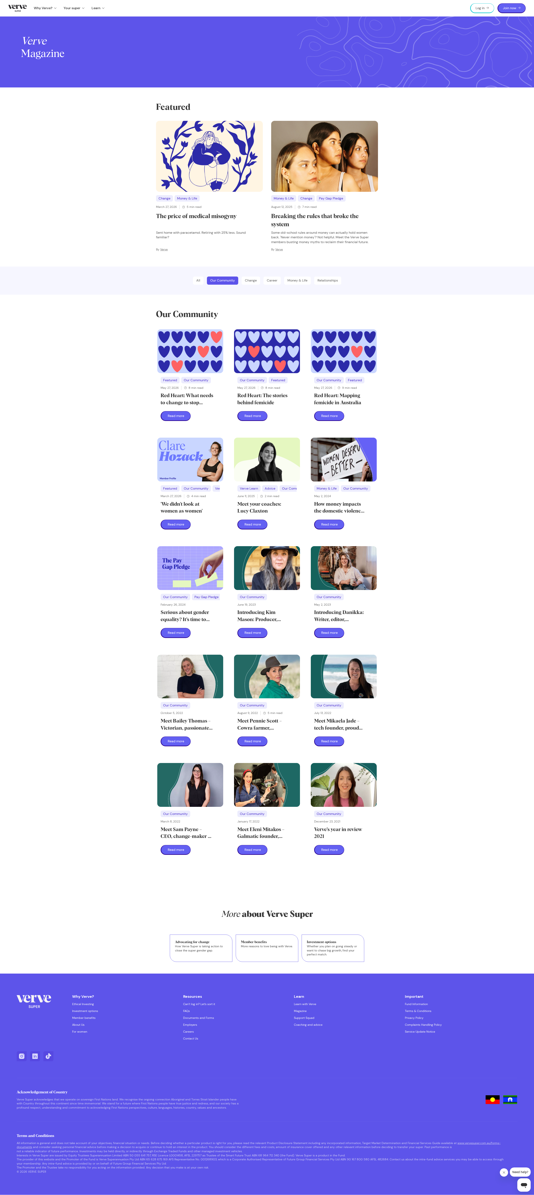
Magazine (300, 1011)
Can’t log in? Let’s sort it (199, 1004)
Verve (164, 249)
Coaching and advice (308, 1025)
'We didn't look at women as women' (182, 508)
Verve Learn (249, 488)
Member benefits (84, 1018)
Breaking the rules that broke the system (315, 220)
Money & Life (187, 198)
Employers (190, 1025)
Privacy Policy (414, 1018)
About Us (78, 1025)
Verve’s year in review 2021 (338, 833)
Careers (188, 1031)
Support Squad (304, 1018)
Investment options (85, 1011)
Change (164, 198)
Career (272, 280)
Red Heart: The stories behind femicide (262, 399)
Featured (170, 380)
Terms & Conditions (418, 1011)
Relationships (327, 280)
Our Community (222, 280)
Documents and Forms (198, 1018)
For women (79, 1031)
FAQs (186, 1011)
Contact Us (190, 1038)
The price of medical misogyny (196, 216)
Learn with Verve (305, 1004)
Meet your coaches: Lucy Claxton (259, 508)
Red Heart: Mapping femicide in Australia (337, 399)
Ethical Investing (83, 1004)
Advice (270, 488)
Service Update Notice (420, 1031)
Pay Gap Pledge (331, 198)
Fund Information (416, 1004)
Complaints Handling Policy (423, 1025)
